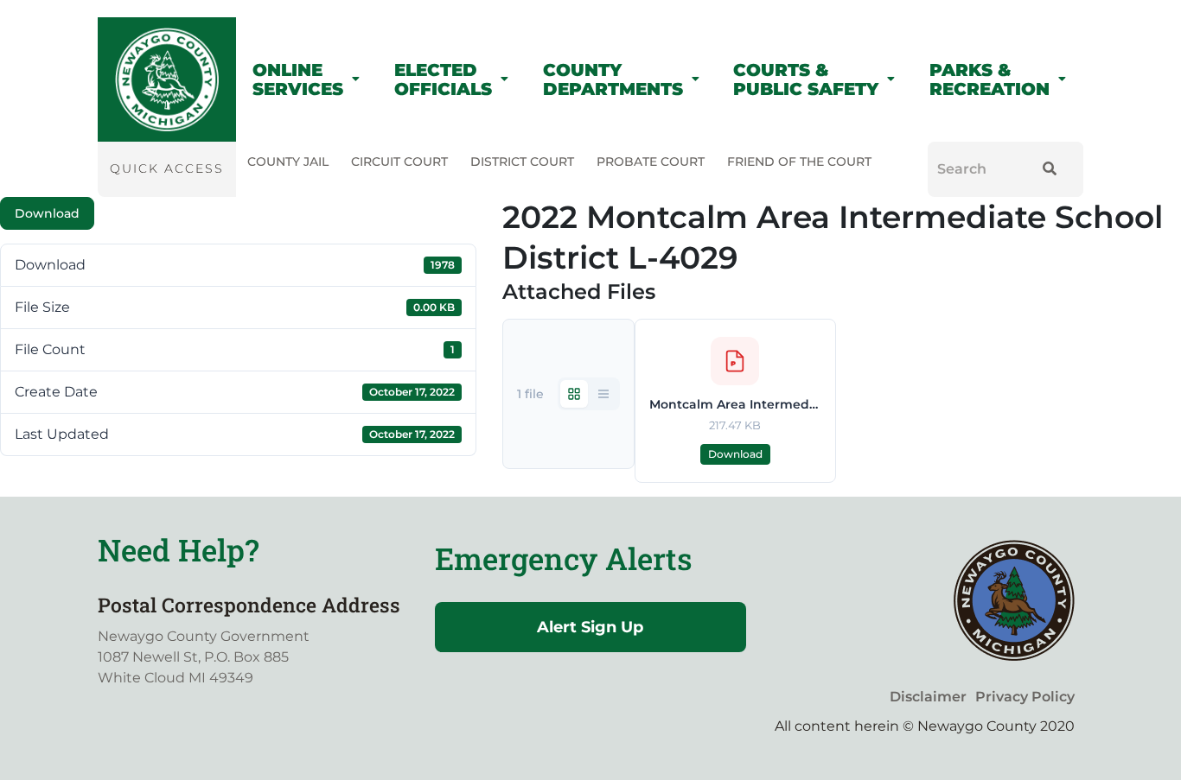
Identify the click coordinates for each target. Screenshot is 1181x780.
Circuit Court (399, 161)
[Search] (1045, 169)
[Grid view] (574, 394)
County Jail (288, 161)
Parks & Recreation (989, 79)
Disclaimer (928, 696)
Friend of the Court (799, 161)
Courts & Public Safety (805, 79)
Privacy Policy (1025, 696)
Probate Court (651, 161)
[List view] (603, 394)
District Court (522, 161)
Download (47, 213)
